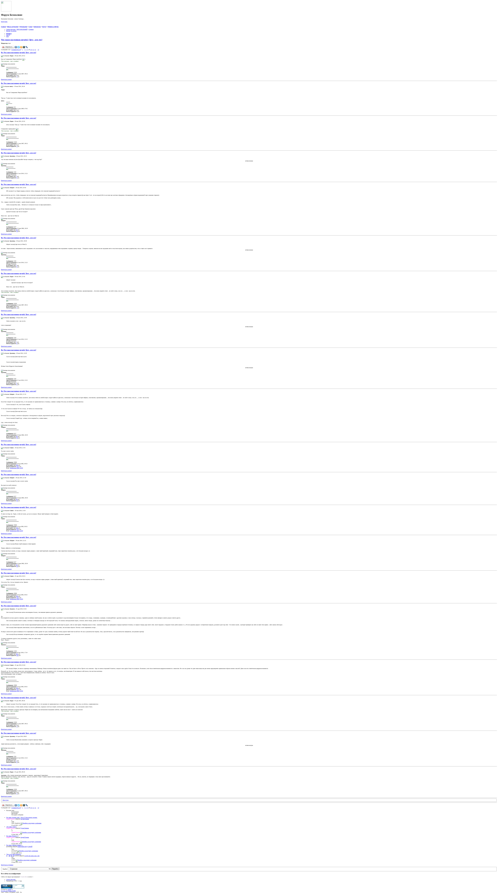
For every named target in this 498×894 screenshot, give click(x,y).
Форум (44, 26)
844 (17, 465)
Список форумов (10, 29)
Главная (3, 26)
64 (17, 231)
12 (35, 49)
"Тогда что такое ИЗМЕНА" (13, 854)
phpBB (9, 889)
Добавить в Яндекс (53, 26)
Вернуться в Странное (7, 865)
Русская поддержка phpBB (8, 891)
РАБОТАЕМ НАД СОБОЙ (25, 846)
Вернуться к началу (6, 79)
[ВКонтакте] (16, 47)
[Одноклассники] (21, 47)
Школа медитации (12, 26)
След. (7, 800)
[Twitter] (18, 47)
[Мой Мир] (24, 47)
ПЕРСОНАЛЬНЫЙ (22, 29)
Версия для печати (11, 31)
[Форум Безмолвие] (6, 11)
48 (16, 230)
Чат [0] (8, 35)
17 (38, 49)
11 (33, 49)
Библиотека (37, 26)
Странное (31, 29)
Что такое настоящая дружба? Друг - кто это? (21, 40)
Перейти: (5, 869)
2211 (17, 466)
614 (17, 655)
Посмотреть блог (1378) (16, 468)
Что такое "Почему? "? (12, 836)
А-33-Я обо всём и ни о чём (31, 855)
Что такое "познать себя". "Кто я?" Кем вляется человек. (21, 817)
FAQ (7, 36)
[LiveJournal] (26, 47)
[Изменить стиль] (13, 25)
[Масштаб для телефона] (7, 25)
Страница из (16, 49)
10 (31, 49)
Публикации (23, 26)
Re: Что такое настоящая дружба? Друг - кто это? (18, 52)
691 (17, 654)
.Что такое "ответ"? (11, 826)
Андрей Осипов (24, 819)
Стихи (30, 26)
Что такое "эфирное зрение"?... (14, 845)
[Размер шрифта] (5, 25)
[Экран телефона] (10, 25)
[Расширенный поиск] (2, 25)
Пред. (4, 800)
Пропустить (4, 21)
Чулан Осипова (24, 828)
